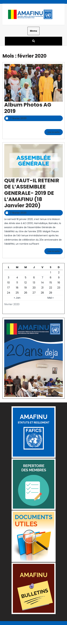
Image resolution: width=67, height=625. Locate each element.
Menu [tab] (33, 30)
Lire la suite (55, 132)
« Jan (17, 298)
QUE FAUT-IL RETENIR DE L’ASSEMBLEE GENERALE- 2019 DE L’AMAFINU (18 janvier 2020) (31, 193)
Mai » (50, 298)
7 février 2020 (18, 118)
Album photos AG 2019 (27, 108)
